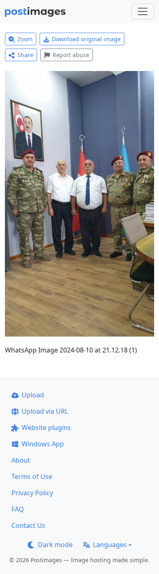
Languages (110, 544)
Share (25, 55)
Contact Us (28, 525)
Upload (33, 394)
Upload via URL (45, 411)
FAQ (17, 509)
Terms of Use (31, 476)
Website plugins (46, 427)
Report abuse (71, 55)
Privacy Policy (32, 492)
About (20, 460)
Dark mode (55, 544)
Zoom (25, 39)
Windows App (43, 443)
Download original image (86, 39)
